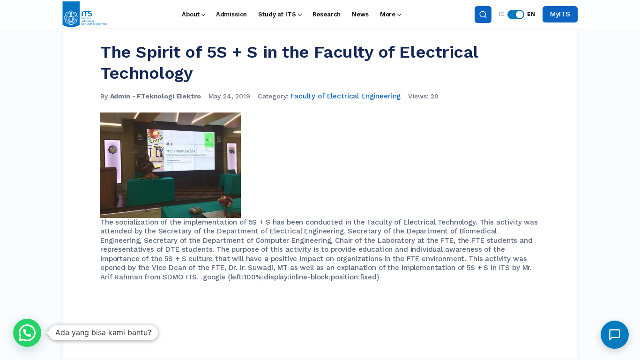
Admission (231, 14)
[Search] (483, 14)
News (360, 14)
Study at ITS (277, 14)
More (387, 14)
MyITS (560, 14)
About (190, 14)
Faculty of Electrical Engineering (345, 96)
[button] (27, 333)
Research (327, 14)
